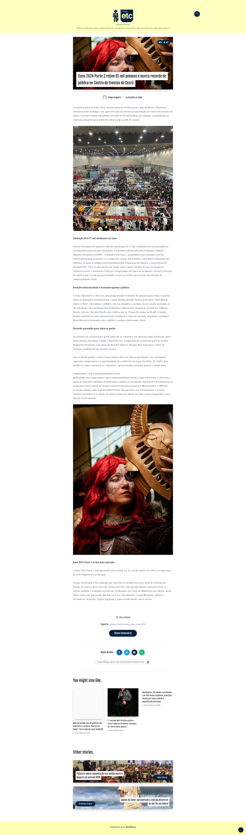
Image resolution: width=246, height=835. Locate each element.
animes (112, 624)
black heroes (123, 624)
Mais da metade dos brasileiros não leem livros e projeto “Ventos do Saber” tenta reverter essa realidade (88, 726)
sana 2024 (141, 624)
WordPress (131, 827)
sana (133, 624)
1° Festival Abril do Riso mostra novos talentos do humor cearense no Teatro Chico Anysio (122, 723)
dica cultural (124, 617)
